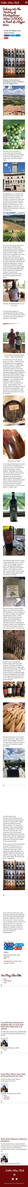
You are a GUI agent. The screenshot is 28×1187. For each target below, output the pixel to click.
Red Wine (13, 955)
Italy (8, 955)
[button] (26, 2)
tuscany (6, 963)
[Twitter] (17, 1179)
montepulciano (8, 961)
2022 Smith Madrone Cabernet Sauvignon (14, 1140)
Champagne (7, 981)
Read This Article (4, 1038)
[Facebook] (13, 1179)
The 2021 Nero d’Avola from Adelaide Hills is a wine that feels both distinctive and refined (12, 1025)
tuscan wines (18, 961)
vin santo (12, 963)
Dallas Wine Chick (6, 1048)
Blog (5, 955)
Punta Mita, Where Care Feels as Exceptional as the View (13, 1075)
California (7, 1097)
